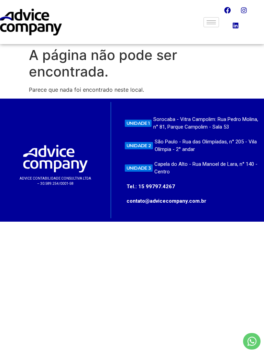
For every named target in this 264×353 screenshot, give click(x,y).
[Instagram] (247, 13)
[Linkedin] (238, 28)
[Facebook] (230, 13)
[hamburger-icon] (211, 22)
